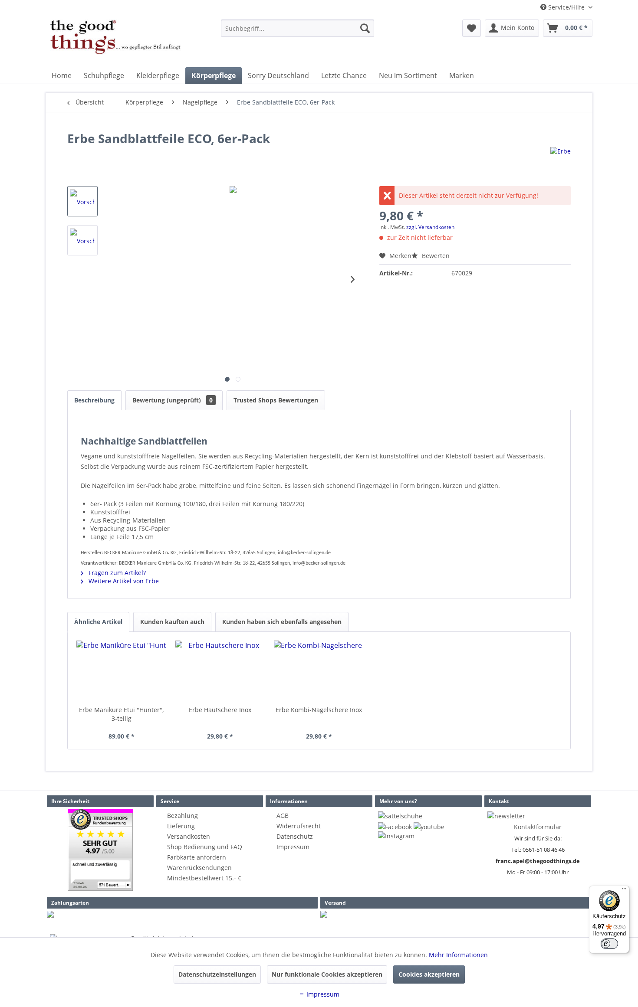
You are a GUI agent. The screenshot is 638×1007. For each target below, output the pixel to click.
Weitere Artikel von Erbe (123, 581)
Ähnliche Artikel (98, 622)
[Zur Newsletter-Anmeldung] (506, 816)
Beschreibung (94, 400)
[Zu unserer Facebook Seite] (395, 826)
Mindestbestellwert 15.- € (204, 878)
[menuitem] (297, 28)
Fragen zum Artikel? (116, 573)
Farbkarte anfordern (196, 857)
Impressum (292, 847)
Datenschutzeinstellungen (217, 974)
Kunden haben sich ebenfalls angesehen (282, 622)
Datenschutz (294, 836)
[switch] (609, 943)
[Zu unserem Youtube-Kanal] (429, 826)
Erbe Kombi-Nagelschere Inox (319, 710)
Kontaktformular (538, 827)
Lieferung (181, 826)
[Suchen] (365, 28)
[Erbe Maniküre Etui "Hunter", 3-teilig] (121, 671)
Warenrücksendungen (199, 867)
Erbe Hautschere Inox (220, 710)
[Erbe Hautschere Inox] (220, 671)
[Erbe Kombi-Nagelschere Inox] (319, 671)
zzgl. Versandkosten (430, 227)
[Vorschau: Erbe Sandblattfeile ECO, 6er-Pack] (82, 201)
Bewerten (435, 256)
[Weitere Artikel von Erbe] (560, 162)
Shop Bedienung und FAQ (204, 847)
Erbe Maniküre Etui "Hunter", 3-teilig (121, 714)
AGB (282, 815)
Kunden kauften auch (172, 622)
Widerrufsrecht (298, 826)
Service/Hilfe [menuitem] (566, 7)
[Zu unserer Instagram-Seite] (396, 835)
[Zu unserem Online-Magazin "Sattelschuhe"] (400, 816)
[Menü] (624, 891)
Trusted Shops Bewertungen (275, 400)
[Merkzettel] (471, 28)
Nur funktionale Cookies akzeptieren (327, 974)
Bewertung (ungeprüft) (172, 400)
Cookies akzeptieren (429, 974)
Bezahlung (182, 815)
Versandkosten (188, 836)
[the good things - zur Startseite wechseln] (115, 41)
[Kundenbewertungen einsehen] (100, 850)
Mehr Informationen (458, 955)
